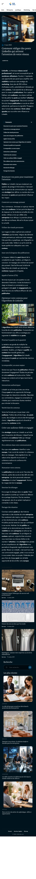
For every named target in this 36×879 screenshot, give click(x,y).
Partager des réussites (9, 171)
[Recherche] (33, 4)
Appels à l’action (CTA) (9, 139)
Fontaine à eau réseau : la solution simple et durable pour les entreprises (15, 742)
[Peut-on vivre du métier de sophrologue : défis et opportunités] (18, 795)
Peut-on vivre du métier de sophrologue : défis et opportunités (16, 813)
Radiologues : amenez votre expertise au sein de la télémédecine (17, 653)
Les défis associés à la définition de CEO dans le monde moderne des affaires (16, 777)
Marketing (5, 60)
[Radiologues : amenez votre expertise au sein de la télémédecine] (18, 640)
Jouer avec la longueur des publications (13, 135)
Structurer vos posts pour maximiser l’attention (15, 126)
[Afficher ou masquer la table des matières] (22, 122)
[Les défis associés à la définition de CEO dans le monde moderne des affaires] (18, 759)
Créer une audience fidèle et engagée (12, 158)
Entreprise (5, 774)
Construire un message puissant (11, 129)
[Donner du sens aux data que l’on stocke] (18, 611)
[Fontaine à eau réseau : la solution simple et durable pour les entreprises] (18, 724)
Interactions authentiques (10, 151)
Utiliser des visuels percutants (11, 132)
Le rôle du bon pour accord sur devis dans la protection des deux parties (15, 707)
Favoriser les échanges (9, 168)
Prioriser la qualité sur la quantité (11, 145)
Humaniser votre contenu (10, 164)
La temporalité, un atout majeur (11, 148)
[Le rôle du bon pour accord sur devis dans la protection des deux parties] (18, 689)
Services (4, 597)
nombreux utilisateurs (9, 76)
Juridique (4, 704)
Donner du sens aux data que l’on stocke (14, 624)
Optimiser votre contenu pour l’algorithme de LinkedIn (17, 142)
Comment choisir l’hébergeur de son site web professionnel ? (15, 594)
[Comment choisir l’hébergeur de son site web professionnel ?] (18, 581)
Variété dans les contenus (9, 155)
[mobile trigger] (3, 4)
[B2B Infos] (12, 4)
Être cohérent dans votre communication (13, 161)
